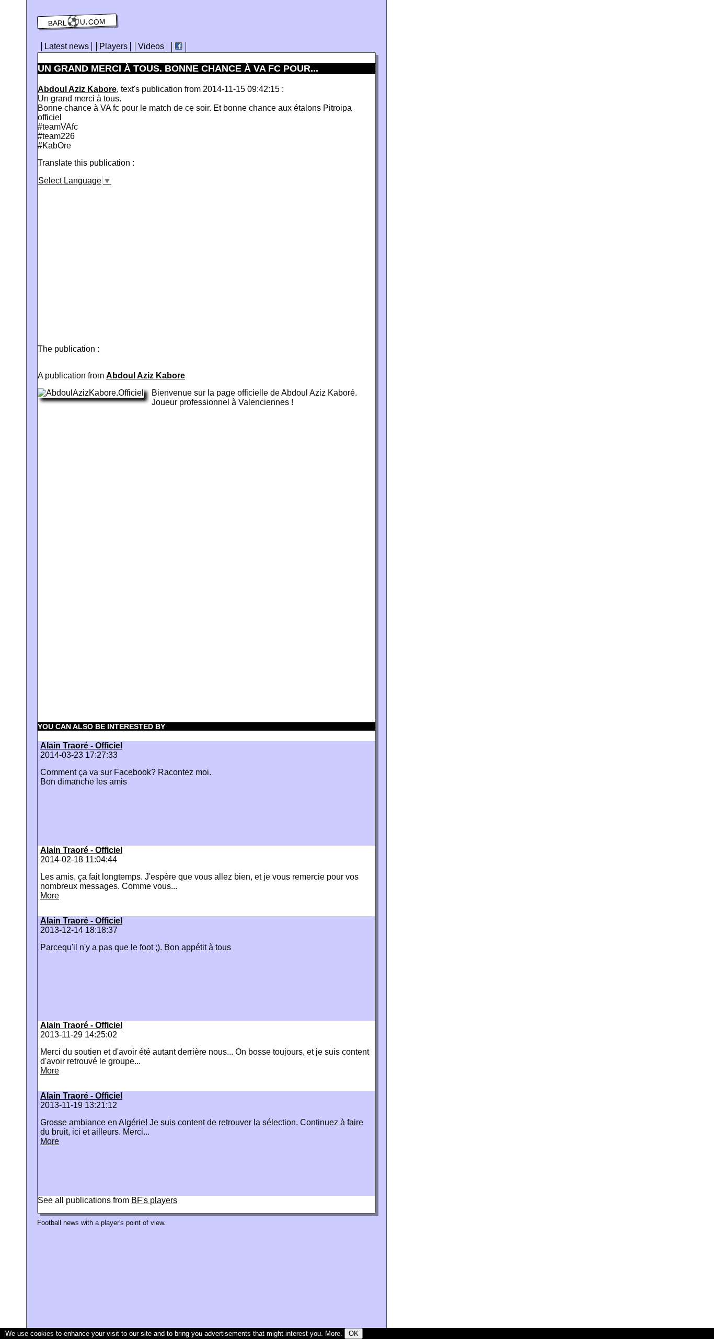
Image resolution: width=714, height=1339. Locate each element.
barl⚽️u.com (77, 21)
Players (113, 46)
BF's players (154, 1200)
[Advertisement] (125, 259)
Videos (151, 46)
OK (354, 1333)
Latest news (66, 46)
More (49, 895)
